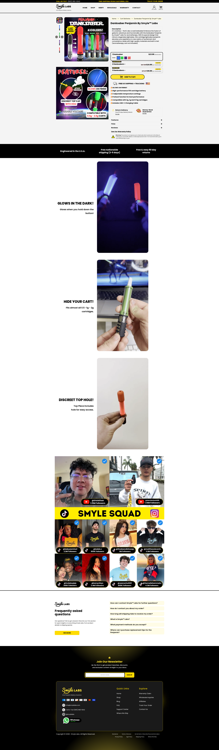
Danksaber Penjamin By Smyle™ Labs (147, 19)
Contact (136, 7)
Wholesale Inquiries (146, 697)
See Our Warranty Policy (121, 131)
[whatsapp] (72, 720)
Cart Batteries (125, 19)
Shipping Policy (140, 737)
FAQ (118, 705)
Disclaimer (115, 734)
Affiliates (142, 701)
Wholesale (112, 7)
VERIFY (101, 7)
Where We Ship (122, 713)
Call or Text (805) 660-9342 (75, 710)
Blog (118, 701)
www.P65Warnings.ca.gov (123, 138)
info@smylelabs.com (73, 705)
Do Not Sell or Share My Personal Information (147, 734)
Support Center (122, 709)
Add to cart (129, 77)
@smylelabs (70, 714)
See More (67, 633)
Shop (93, 7)
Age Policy (129, 737)
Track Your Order (145, 705)
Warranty (124, 7)
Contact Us (143, 709)
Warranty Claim (145, 693)
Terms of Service (126, 734)
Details (117, 114)
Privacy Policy (119, 737)
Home (85, 7)
